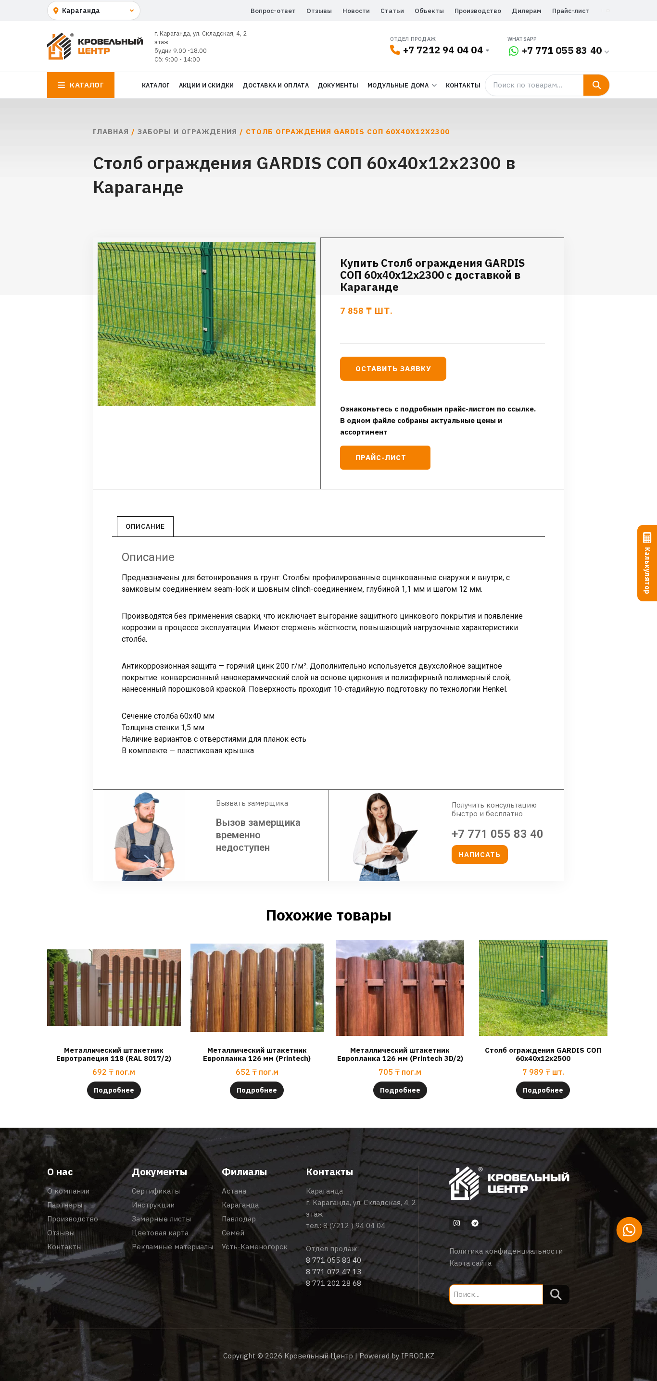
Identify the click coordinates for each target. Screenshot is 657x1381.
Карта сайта (470, 1263)
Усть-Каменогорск (255, 1246)
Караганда (240, 1204)
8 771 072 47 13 (333, 1271)
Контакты (463, 85)
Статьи (392, 10)
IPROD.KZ (417, 1355)
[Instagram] (456, 1223)
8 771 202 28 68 (333, 1283)
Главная (111, 131)
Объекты (429, 10)
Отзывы (319, 10)
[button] (480, 854)
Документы (338, 85)
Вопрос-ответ (273, 10)
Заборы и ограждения (187, 131)
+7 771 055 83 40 (562, 50)
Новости (356, 10)
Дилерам (527, 10)
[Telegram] (474, 1223)
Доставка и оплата (275, 85)
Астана (234, 1190)
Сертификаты (156, 1190)
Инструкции (153, 1204)
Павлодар (239, 1218)
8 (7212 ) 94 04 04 (354, 1225)
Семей (233, 1232)
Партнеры (64, 1204)
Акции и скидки (206, 85)
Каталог (156, 85)
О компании (68, 1190)
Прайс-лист (570, 10)
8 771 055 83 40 (333, 1260)
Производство (478, 10)
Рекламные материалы (172, 1246)
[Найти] (596, 85)
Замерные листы (161, 1218)
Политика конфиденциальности (506, 1251)
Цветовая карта (160, 1232)
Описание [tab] (145, 526)
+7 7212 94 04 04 (443, 49)
